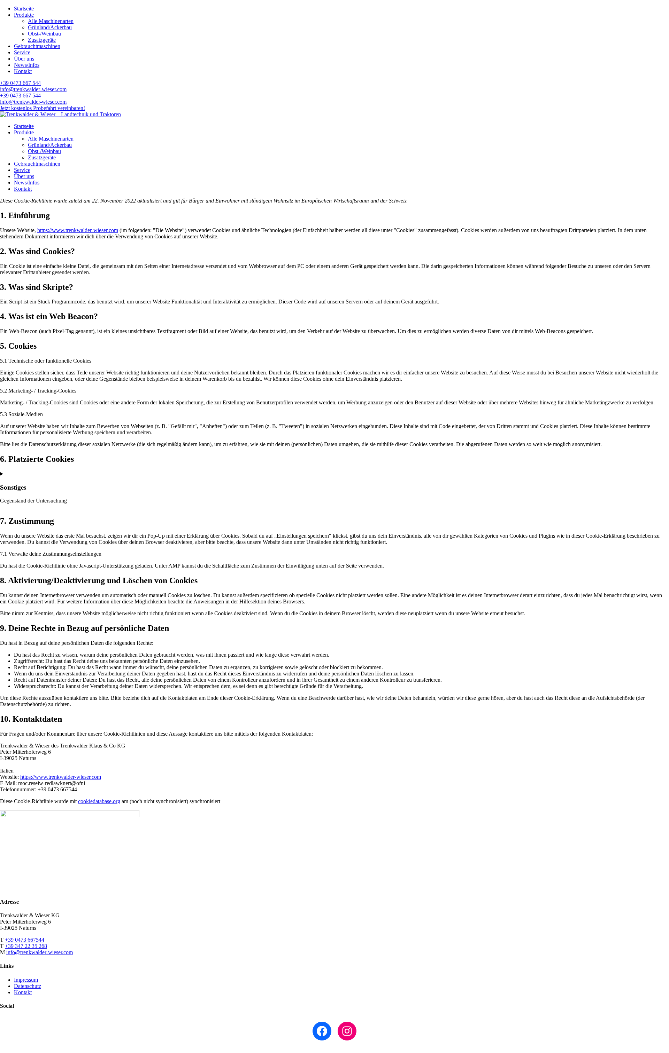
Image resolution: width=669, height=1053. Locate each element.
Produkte (24, 15)
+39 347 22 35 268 (26, 946)
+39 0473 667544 (24, 940)
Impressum (26, 980)
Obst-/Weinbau (44, 34)
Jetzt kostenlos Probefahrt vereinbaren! (42, 108)
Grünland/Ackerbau (50, 27)
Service (22, 52)
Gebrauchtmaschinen (37, 46)
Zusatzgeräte (42, 40)
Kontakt (23, 71)
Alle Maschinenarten (51, 21)
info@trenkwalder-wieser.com (33, 89)
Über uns (24, 59)
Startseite (24, 8)
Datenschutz (27, 986)
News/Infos (26, 65)
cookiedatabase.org (99, 801)
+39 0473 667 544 (20, 83)
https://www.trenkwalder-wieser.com (77, 230)
